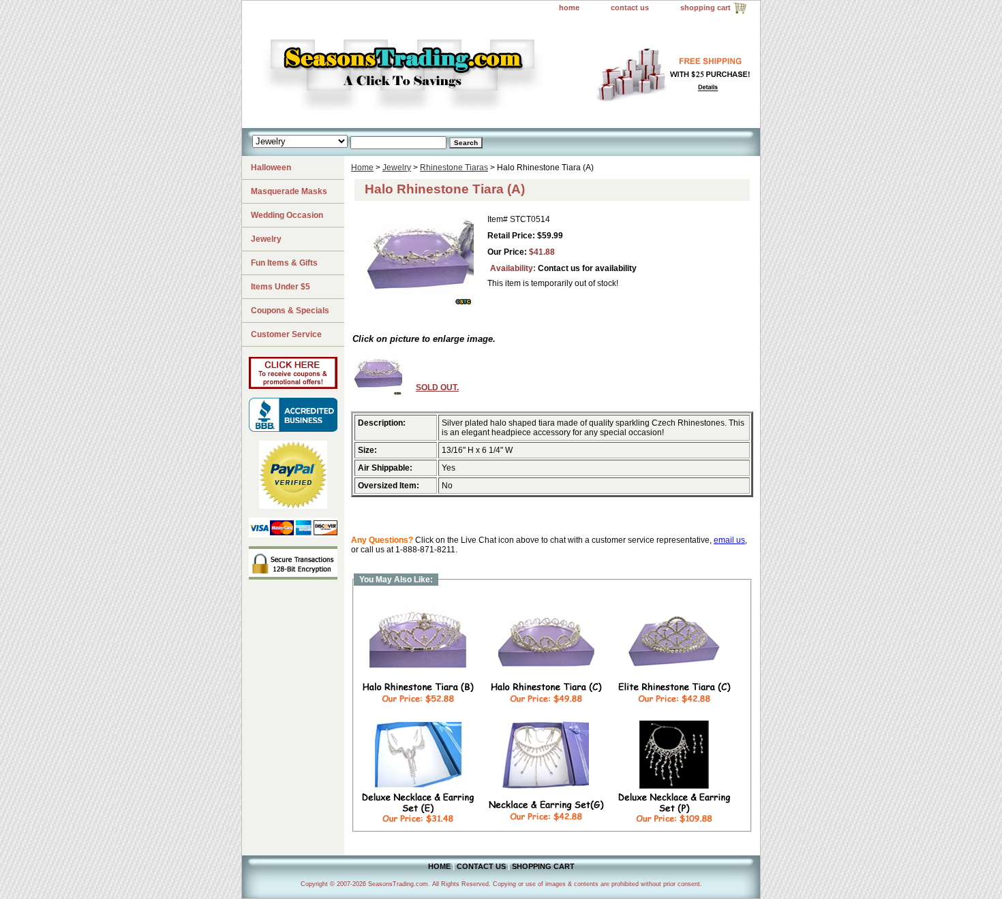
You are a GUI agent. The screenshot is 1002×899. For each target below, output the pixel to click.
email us (729, 540)
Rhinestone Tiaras (454, 167)
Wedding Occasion (287, 215)
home (569, 7)
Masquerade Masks (289, 191)
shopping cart (705, 7)
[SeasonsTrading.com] (412, 72)
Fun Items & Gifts (284, 263)
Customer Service (286, 334)
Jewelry (396, 167)
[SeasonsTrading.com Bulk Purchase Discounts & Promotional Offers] (293, 386)
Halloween (271, 167)
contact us (630, 7)
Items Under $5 (280, 286)
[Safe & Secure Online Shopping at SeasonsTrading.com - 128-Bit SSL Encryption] (293, 577)
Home (362, 167)
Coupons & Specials (290, 310)
